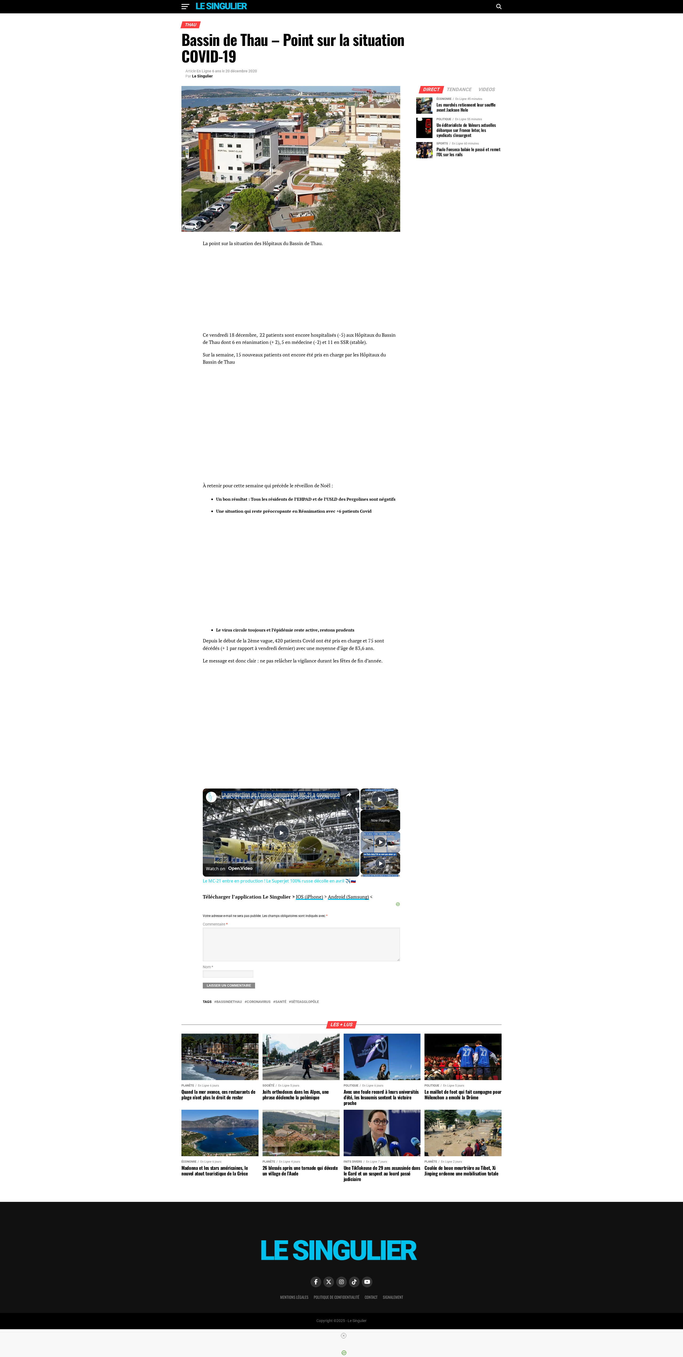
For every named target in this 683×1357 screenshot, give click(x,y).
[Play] (380, 842)
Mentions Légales (294, 1297)
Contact (371, 1297)
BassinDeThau (229, 1002)
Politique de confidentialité (336, 1297)
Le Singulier (202, 76)
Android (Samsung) (348, 897)
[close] (343, 1335)
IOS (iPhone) (309, 897)
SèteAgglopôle (305, 1002)
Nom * (208, 967)
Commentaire (215, 924)
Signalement (393, 1297)
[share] (349, 794)
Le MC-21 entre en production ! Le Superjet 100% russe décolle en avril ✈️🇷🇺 (280, 797)
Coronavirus (259, 1002)
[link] (211, 797)
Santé (280, 1002)
